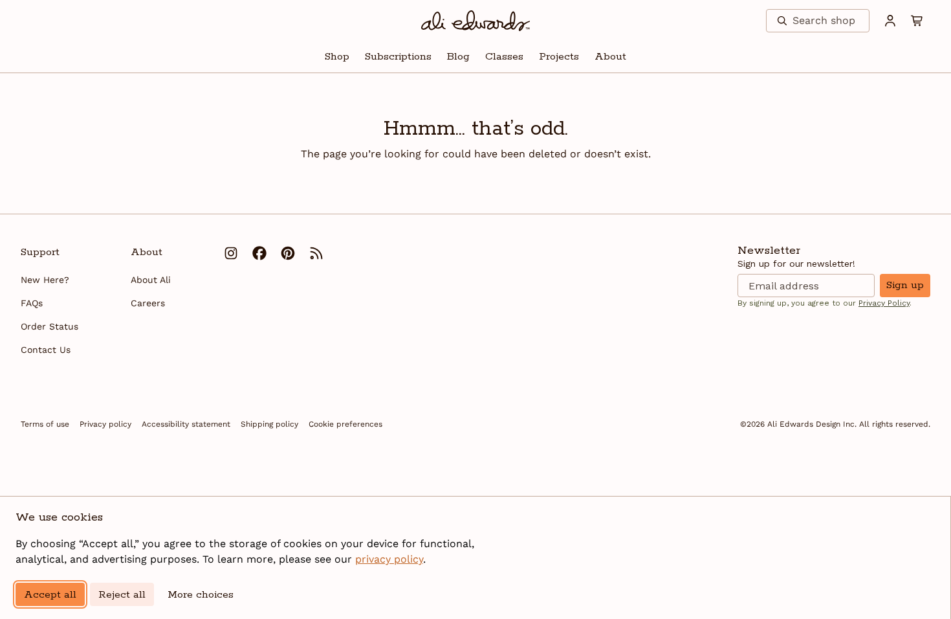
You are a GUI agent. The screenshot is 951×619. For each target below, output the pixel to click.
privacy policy (389, 559)
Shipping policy (269, 424)
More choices (201, 595)
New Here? (45, 280)
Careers (148, 303)
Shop (337, 56)
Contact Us (46, 349)
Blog (458, 56)
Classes (504, 56)
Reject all (122, 595)
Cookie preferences (345, 424)
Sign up (905, 285)
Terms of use (45, 424)
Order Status (49, 326)
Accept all (50, 595)
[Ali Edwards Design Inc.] (475, 20)
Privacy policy (105, 424)
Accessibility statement (186, 424)
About (610, 56)
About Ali (151, 280)
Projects (559, 56)
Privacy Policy (884, 303)
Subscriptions (398, 56)
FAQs (32, 303)
